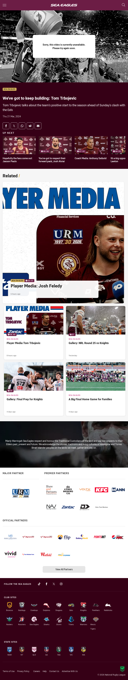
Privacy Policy (23, 671)
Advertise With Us (70, 671)
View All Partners (64, 569)
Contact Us (54, 671)
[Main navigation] (4, 5)
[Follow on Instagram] (61, 584)
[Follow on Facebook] (46, 584)
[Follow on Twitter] (53, 584)
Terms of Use (8, 671)
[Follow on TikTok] (39, 584)
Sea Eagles (10, 89)
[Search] (123, 5)
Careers (36, 671)
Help (45, 671)
